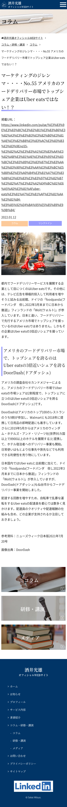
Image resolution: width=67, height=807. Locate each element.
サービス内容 (18, 709)
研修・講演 (19, 740)
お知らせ (15, 694)
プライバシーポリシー (23, 763)
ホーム (14, 686)
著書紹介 (15, 717)
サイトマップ (18, 771)
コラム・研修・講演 (22, 725)
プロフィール (18, 702)
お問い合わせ (18, 756)
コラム (16, 733)
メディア (18, 748)
